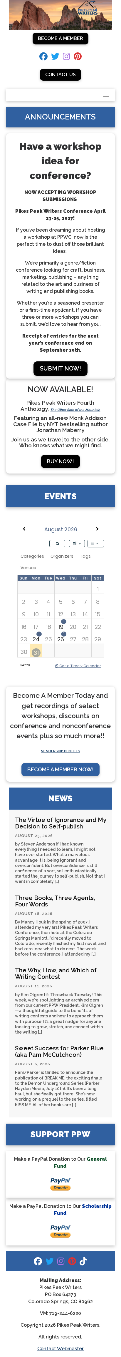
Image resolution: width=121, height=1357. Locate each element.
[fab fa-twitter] (55, 58)
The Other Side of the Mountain (75, 410)
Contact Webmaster (60, 1348)
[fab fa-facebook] (43, 58)
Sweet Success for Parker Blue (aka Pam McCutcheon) (59, 1051)
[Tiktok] (83, 1262)
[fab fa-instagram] (66, 58)
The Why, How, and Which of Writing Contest (56, 973)
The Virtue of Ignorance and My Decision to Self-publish (60, 823)
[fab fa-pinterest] (78, 58)
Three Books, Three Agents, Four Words (55, 901)
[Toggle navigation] (106, 95)
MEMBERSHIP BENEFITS (60, 751)
